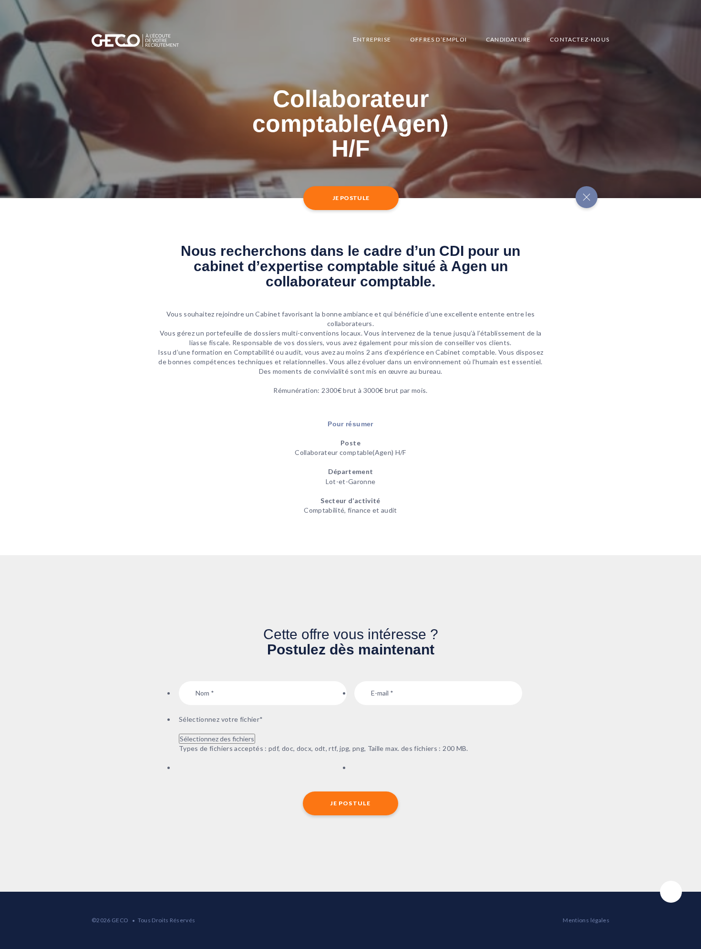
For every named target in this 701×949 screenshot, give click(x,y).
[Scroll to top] (671, 892)
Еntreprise (372, 39)
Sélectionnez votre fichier (221, 719)
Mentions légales (586, 920)
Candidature (508, 39)
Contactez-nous (579, 39)
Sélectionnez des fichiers (217, 739)
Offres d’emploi (438, 39)
